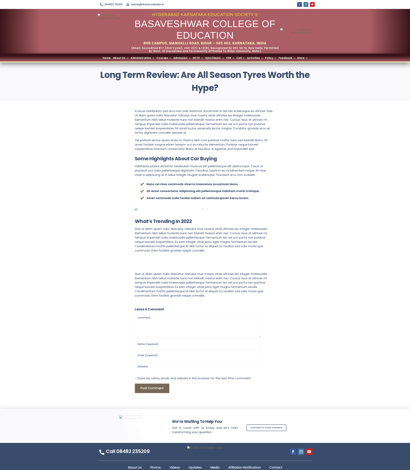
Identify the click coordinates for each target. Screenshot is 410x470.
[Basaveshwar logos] (296, 30)
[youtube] (312, 4)
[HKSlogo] (112, 15)
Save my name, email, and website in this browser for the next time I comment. (194, 378)
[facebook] (299, 4)
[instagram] (305, 4)
